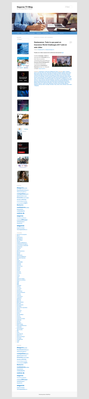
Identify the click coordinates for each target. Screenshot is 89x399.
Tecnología (47, 84)
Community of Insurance (65, 73)
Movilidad (19, 303)
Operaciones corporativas (22, 307)
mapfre (25, 203)
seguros (44, 83)
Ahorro (18, 235)
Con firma (61, 33)
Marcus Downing (58, 81)
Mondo (39, 82)
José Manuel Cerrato (65, 78)
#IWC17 (64, 71)
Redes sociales (20, 324)
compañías (21, 194)
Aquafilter (63, 72)
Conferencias (47, 71)
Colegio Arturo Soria (57, 73)
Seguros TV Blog (25, 6)
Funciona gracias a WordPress (44, 394)
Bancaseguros (20, 238)
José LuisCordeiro (57, 78)
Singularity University (38, 84)
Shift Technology (61, 83)
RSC (23, 220)
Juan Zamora (57, 79)
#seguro (20, 188)
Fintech (56, 71)
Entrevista (19, 264)
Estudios (18, 267)
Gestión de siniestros (21, 280)
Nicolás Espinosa (44, 82)
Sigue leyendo (42, 68)
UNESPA (23, 229)
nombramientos (21, 211)
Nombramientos (20, 304)
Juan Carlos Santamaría (49, 79)
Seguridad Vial (19, 223)
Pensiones (19, 311)
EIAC (18, 259)
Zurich (26, 229)
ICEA (18, 282)
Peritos (18, 313)
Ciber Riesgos (20, 240)
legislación (22, 203)
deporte (26, 194)
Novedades (19, 306)
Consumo (19, 248)
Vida (18, 342)
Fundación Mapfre (26, 197)
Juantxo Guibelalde (63, 79)
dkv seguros (52, 75)
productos (19, 220)
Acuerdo (25, 188)
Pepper (65, 82)
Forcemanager (41, 76)
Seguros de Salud (20, 228)
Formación (19, 273)
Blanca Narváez (37, 73)
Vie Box (61, 84)
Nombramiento (20, 209)
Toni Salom (52, 84)
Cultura (18, 249)
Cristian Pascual (37, 75)
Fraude (18, 275)
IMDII (18, 284)
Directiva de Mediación (21, 256)
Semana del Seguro (21, 336)
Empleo (18, 260)
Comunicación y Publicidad (22, 245)
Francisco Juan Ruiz (48, 76)
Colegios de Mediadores (22, 242)
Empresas (19, 263)
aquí (63, 52)
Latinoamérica (20, 296)
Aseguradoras (41, 71)
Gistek (66, 76)
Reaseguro (19, 322)
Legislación (19, 297)
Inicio (18, 33)
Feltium (68, 75)
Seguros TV (23, 33)
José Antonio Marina (40, 78)
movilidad (27, 207)
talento (43, 84)
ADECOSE (24, 190)
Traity (55, 84)
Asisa (22, 191)
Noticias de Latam (31, 33)
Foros (18, 274)
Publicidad (19, 320)
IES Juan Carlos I (44, 77)
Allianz (18, 191)
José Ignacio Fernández (49, 78)
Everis (61, 75)
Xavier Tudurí (69, 84)
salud (25, 220)
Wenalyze (64, 84)
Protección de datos (21, 318)
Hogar (18, 281)
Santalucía (22, 221)
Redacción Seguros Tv (50, 49)
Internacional (19, 291)
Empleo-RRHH (20, 262)
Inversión (19, 293)
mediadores (21, 207)
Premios (24, 218)
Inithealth (49, 77)
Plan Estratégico (20, 314)
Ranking (18, 321)
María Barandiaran (65, 81)
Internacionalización (21, 292)
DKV (23, 195)
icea (21, 199)
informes (24, 199)
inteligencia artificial (23, 201)
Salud (18, 332)
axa (23, 191)
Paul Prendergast (61, 82)
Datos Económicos (20, 251)
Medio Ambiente (20, 302)
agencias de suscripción (22, 234)
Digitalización (52, 71)
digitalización (20, 196)
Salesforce (41, 83)
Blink (41, 73)
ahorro (27, 190)
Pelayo (21, 217)
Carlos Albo (45, 73)
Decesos (18, 252)
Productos (19, 317)
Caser (25, 191)
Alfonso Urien (43, 72)
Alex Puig (39, 72)
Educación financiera (21, 258)
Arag (20, 191)
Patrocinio (18, 217)
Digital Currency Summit (45, 75)
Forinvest (19, 271)
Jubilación (19, 295)
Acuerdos (19, 190)
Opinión (18, 309)
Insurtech (18, 201)
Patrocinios (19, 310)
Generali (18, 199)
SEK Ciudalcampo (49, 83)
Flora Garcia (36, 76)
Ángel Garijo (49, 72)
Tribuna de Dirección (54, 33)
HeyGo (39, 77)
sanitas (18, 221)
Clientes (18, 241)
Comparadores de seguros (22, 244)
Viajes (18, 340)
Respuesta (36, 85)
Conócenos (39, 33)
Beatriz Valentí (68, 72)
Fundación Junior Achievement (58, 76)
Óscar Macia (55, 82)
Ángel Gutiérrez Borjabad (56, 72)
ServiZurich (55, 83)
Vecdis (58, 84)
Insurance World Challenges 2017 (62, 77)
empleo (25, 196)
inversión (18, 203)
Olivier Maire (49, 82)
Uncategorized (20, 339)
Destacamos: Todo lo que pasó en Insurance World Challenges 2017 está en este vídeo (50, 44)
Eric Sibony (57, 75)
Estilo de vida (19, 266)
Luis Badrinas (52, 81)
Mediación (20, 205)
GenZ (18, 277)
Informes (18, 286)
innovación (53, 77)
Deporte (18, 253)
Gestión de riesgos (20, 278)
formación (20, 197)
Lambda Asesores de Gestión (43, 81)
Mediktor (35, 82)
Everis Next (65, 75)
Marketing (19, 299)
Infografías (19, 285)
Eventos (18, 269)
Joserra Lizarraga (41, 79)
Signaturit (66, 83)
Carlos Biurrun (50, 73)
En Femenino (45, 33)
